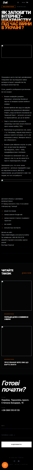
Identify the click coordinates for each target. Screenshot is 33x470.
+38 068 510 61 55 (10, 410)
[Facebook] (18, 461)
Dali (5, 2)
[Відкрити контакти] (5, 465)
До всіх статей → (26, 274)
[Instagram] (14, 461)
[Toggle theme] (18, 2)
